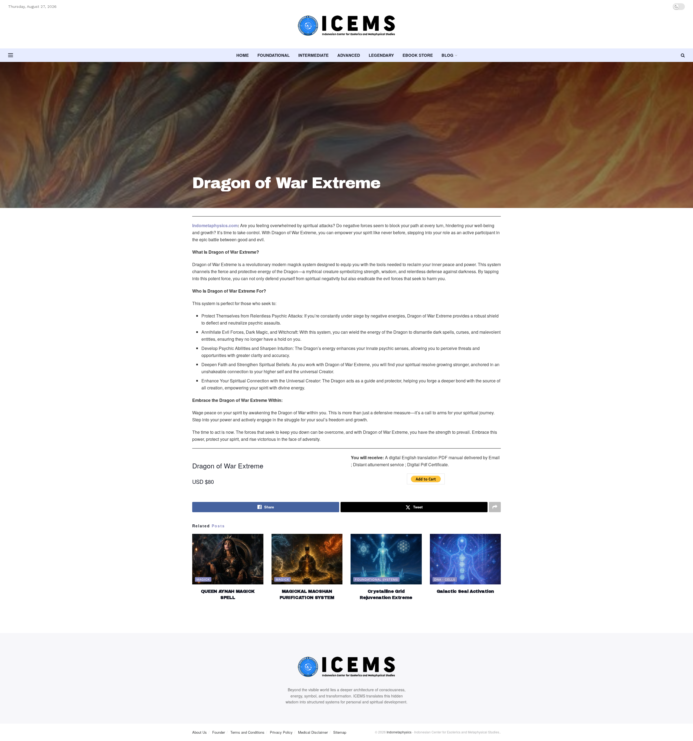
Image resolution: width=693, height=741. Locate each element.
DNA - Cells (444, 579)
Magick (203, 579)
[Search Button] (683, 55)
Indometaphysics (399, 732)
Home (242, 55)
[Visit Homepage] (346, 31)
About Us (199, 732)
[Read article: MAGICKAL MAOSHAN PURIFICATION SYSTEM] (307, 559)
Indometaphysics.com (215, 225)
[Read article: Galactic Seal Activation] (465, 559)
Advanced (348, 55)
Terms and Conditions (247, 732)
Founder (218, 732)
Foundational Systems (376, 579)
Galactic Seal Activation (465, 591)
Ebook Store (418, 55)
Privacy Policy (281, 732)
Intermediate (313, 55)
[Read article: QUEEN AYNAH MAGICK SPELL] (227, 559)
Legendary (381, 55)
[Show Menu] (10, 55)
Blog (447, 55)
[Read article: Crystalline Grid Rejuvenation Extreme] (386, 559)
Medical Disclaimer (313, 732)
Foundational (273, 55)
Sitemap (339, 732)
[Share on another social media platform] (495, 507)
